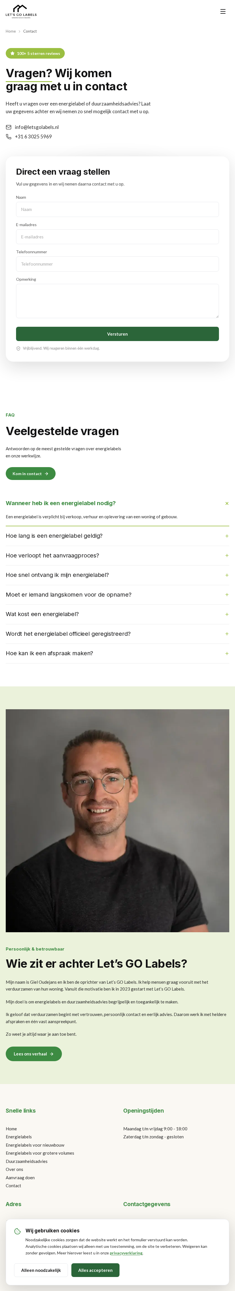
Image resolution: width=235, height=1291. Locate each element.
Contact (13, 1185)
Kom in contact (27, 473)
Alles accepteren (95, 1270)
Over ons (14, 1169)
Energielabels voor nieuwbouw (35, 1144)
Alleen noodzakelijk (41, 1270)
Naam (21, 197)
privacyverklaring (126, 1252)
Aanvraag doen (20, 1177)
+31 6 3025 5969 (33, 137)
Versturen (117, 333)
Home (11, 31)
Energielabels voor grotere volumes (40, 1152)
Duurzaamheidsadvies (27, 1161)
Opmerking (26, 279)
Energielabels (19, 1136)
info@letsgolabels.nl (37, 127)
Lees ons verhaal (30, 1053)
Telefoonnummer (31, 251)
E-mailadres (26, 224)
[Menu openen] (223, 11)
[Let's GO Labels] (21, 11)
